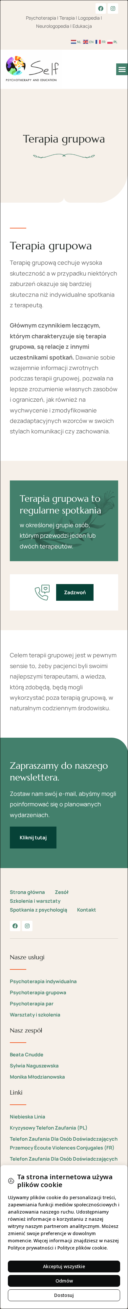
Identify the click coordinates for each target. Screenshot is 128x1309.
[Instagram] (113, 8)
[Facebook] (101, 8)
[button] (122, 69)
